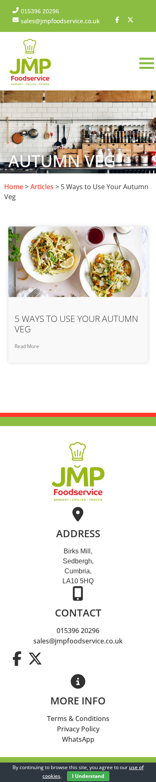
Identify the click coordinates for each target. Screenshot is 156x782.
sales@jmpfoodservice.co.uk (78, 641)
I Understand (88, 776)
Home (13, 186)
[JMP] (30, 85)
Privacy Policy (78, 728)
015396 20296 (78, 630)
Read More (27, 346)
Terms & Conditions (78, 718)
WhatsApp (78, 739)
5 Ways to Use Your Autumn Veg (76, 324)
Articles (42, 186)
